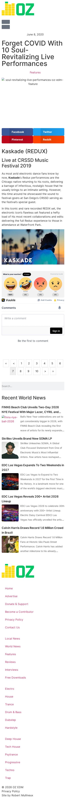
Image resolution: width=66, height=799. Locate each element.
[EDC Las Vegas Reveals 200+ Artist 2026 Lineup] (10, 512)
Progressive (12, 762)
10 (36, 371)
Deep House (13, 739)
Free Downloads (15, 677)
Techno (9, 770)
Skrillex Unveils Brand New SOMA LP (27, 438)
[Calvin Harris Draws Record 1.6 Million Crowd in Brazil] (10, 544)
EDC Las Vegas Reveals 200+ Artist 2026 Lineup (30, 499)
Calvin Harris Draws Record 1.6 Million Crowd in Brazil (32, 530)
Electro (9, 688)
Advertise (11, 596)
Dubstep (10, 720)
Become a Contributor (19, 611)
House (9, 696)
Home (9, 588)
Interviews (11, 669)
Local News (12, 638)
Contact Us (12, 627)
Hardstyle (11, 727)
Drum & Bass (13, 712)
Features (35, 72)
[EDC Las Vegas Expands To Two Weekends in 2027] (10, 481)
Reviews (10, 662)
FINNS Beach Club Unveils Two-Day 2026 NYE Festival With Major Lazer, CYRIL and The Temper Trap (30, 410)
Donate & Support (16, 604)
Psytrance (11, 754)
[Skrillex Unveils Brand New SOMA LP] (10, 450)
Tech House (12, 746)
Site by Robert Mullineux (17, 795)
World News (12, 646)
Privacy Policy (14, 619)
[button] (17, 132)
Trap (8, 778)
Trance (9, 704)
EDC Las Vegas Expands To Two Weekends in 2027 (33, 467)
